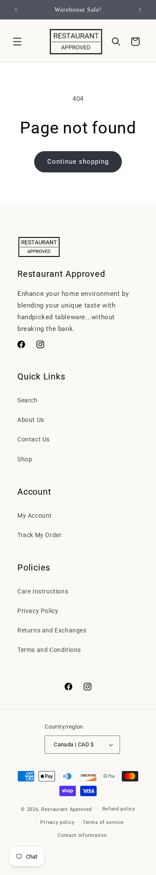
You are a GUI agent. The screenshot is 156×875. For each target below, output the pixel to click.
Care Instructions (42, 591)
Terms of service (103, 822)
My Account (34, 515)
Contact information (82, 835)
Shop (24, 459)
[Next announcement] (140, 9)
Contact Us (33, 439)
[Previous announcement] (16, 9)
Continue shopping (78, 161)
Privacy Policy (37, 610)
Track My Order (39, 534)
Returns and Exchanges (52, 630)
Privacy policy (57, 822)
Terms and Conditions (49, 649)
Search (27, 400)
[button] (17, 41)
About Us (30, 419)
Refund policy (118, 809)
